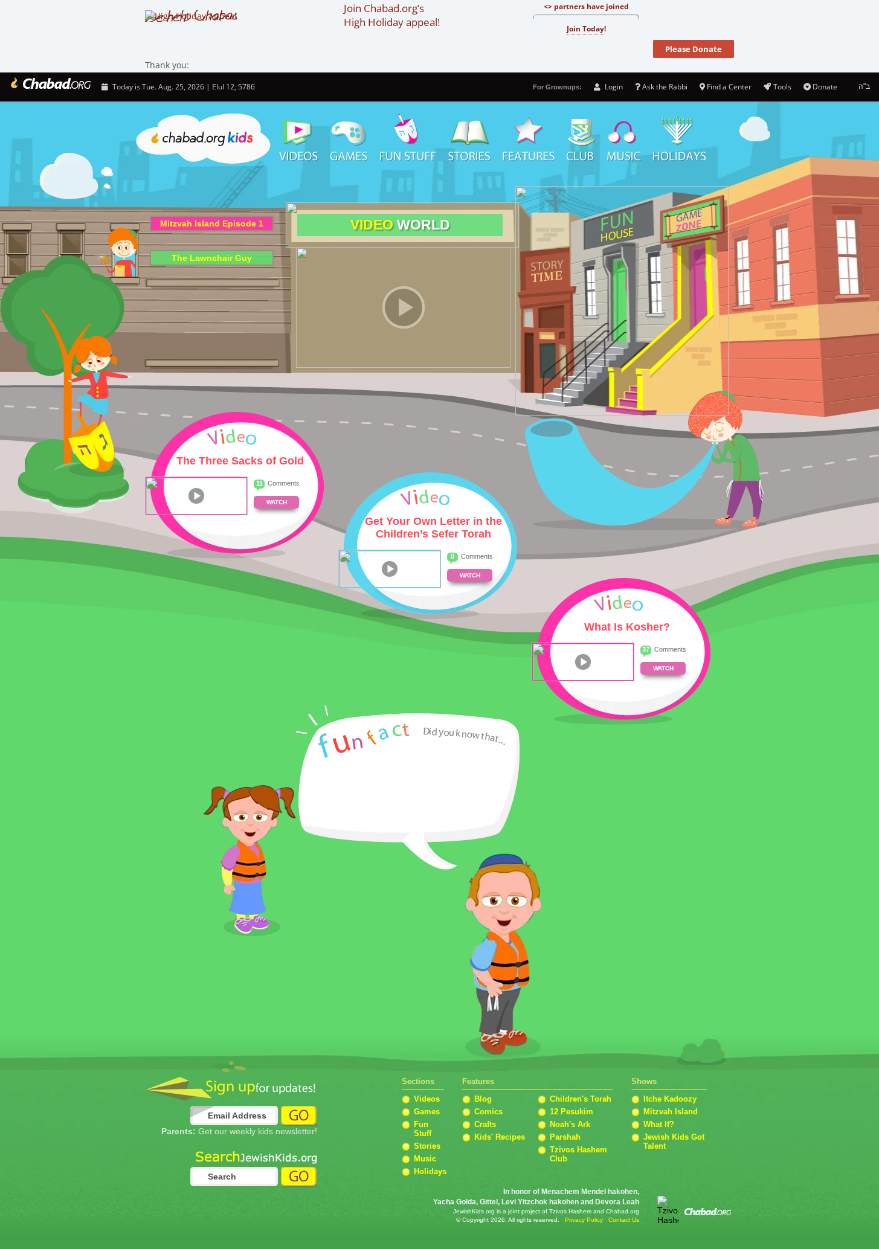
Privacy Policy (584, 1219)
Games (349, 139)
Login (612, 87)
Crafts (485, 1124)
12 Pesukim (571, 1111)
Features (529, 139)
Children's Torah (580, 1098)
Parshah (565, 1136)
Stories (427, 1146)
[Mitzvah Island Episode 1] (212, 217)
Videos (297, 139)
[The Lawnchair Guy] (212, 251)
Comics (488, 1111)
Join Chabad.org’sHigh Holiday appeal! (392, 15)
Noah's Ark (570, 1124)
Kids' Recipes (499, 1136)
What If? (658, 1124)
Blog (483, 1098)
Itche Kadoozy (670, 1098)
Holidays (679, 139)
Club (581, 139)
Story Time (469, 139)
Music (624, 139)
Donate (825, 87)
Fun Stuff (422, 1129)
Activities (408, 139)
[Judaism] (50, 87)
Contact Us (623, 1219)
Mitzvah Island (670, 1111)
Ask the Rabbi (664, 87)
